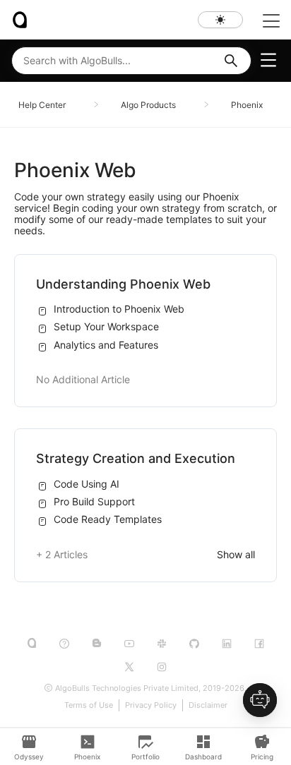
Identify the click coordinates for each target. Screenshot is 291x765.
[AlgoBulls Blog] (97, 644)
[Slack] (162, 643)
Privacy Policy (151, 705)
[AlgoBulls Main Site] (32, 644)
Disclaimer (208, 705)
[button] (231, 60)
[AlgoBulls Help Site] (64, 643)
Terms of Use (88, 705)
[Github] (194, 643)
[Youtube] (129, 643)
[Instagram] (162, 667)
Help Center (42, 105)
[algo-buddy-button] (260, 700)
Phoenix (247, 105)
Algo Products (148, 105)
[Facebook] (259, 643)
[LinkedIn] (227, 643)
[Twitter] (129, 667)
